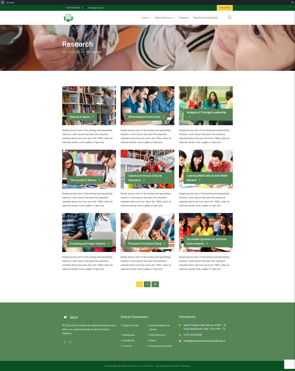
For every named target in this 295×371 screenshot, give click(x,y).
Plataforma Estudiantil (205, 17)
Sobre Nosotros (163, 17)
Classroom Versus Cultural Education (145, 178)
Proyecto (184, 17)
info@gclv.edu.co (96, 8)
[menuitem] (2, 2)
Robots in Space (80, 116)
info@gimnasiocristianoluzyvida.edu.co (204, 340)
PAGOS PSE (225, 8)
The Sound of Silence (83, 180)
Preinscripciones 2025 (160, 346)
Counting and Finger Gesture (88, 243)
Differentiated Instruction (144, 116)
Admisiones (129, 335)
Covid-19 (127, 346)
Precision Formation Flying (144, 243)
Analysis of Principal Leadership (206, 112)
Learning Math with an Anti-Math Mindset (207, 178)
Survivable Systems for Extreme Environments (206, 241)
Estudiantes (129, 340)
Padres (152, 340)
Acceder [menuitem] (10, 2)
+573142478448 (73, 8)
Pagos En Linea (130, 325)
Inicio (145, 17)
